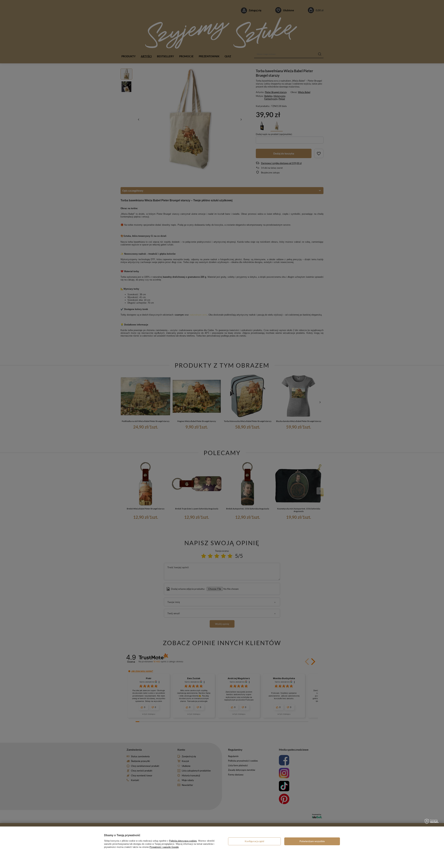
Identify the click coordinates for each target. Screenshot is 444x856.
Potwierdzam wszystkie (312, 841)
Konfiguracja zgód (254, 841)
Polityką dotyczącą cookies (183, 841)
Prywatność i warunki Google (164, 847)
